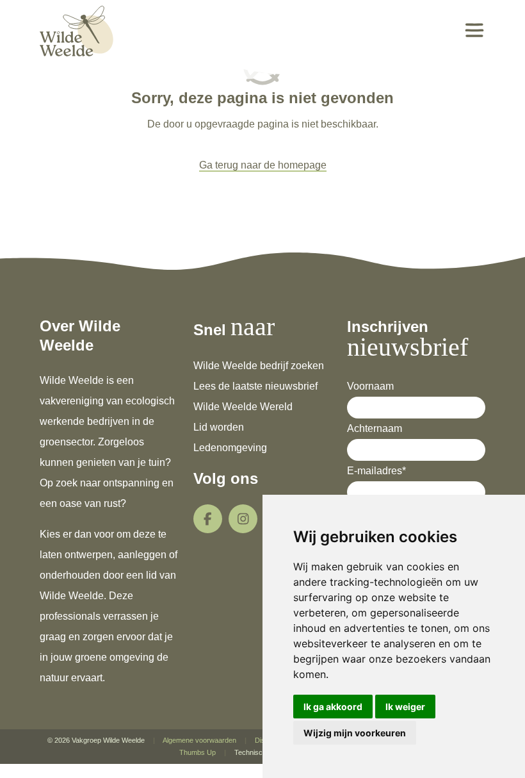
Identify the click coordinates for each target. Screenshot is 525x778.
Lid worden (218, 427)
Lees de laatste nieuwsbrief (255, 386)
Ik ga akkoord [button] (332, 706)
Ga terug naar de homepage (263, 165)
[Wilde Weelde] (76, 29)
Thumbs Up (197, 752)
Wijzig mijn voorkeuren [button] (354, 732)
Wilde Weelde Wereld (243, 406)
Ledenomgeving (230, 447)
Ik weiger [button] (405, 706)
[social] (207, 518)
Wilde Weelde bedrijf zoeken (258, 365)
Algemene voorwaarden (199, 740)
